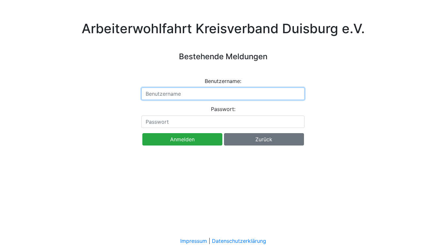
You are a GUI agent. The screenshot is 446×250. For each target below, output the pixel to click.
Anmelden (182, 139)
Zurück (263, 139)
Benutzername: (223, 81)
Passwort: (223, 109)
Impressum (193, 241)
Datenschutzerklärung (239, 241)
